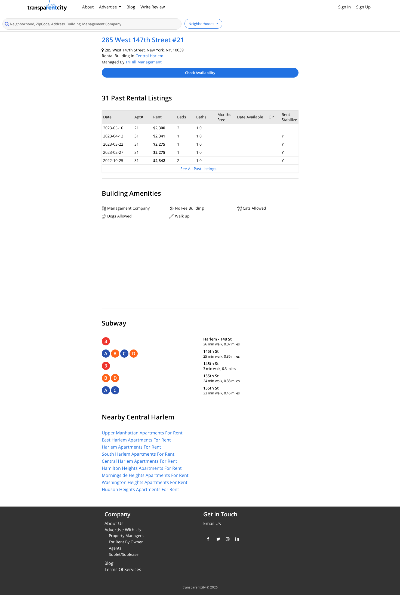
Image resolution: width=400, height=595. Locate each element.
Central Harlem (149, 55)
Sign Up (363, 7)
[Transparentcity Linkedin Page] (236, 539)
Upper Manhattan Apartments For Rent (142, 433)
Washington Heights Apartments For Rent (144, 482)
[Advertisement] (200, 265)
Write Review (152, 7)
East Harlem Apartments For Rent (136, 440)
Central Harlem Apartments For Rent (139, 461)
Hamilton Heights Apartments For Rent (142, 468)
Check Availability (200, 72)
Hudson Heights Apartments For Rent (140, 489)
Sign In (344, 7)
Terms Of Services (122, 569)
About (88, 7)
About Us (114, 523)
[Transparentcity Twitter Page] (217, 539)
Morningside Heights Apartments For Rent (145, 475)
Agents (115, 548)
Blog (131, 7)
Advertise (108, 7)
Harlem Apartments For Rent (131, 447)
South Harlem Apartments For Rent (138, 454)
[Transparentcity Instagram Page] (226, 539)
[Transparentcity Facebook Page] (207, 539)
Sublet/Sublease (124, 554)
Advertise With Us (122, 530)
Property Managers (126, 535)
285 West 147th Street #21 (143, 39)
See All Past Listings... (200, 168)
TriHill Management (143, 62)
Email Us (212, 523)
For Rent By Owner (126, 541)
